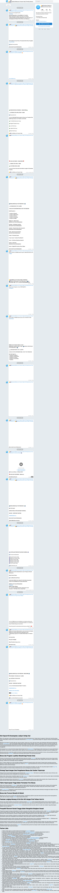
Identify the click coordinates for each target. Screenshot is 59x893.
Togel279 (32, 864)
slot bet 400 (29, 801)
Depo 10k (55, 766)
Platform (48, 29)
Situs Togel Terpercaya (28, 880)
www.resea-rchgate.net (34, 837)
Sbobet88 (14, 878)
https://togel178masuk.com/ (33, 838)
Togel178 (25, 821)
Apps (45, 29)
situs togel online (26, 849)
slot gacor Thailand (18, 805)
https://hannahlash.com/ (30, 832)
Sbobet (14, 796)
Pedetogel (32, 833)
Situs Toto (21, 779)
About (40, 29)
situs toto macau (5, 846)
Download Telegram (45, 23)
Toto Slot (33, 758)
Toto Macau (14, 785)
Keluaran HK (25, 776)
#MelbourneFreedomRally (14, 690)
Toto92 (15, 856)
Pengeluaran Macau (29, 772)
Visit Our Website (13, 693)
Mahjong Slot (30, 749)
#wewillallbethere (12, 78)
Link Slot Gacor (6, 743)
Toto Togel (34, 890)
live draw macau (5, 789)
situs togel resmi (8, 841)
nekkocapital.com (26, 834)
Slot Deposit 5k (29, 739)
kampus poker (32, 840)
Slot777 (26, 763)
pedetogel (11, 753)
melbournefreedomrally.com (41, 21)
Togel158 (10, 835)
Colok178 (28, 843)
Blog (42, 29)
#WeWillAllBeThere (12, 515)
